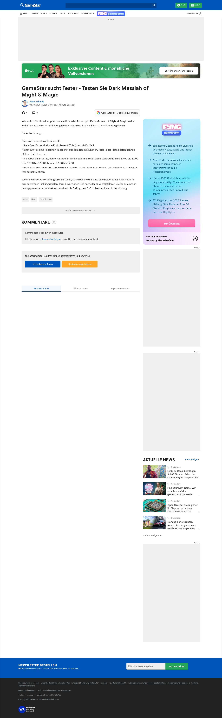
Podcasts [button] (73, 13)
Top (120, 288)
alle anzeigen (192, 459)
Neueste (41, 288)
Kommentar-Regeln (51, 239)
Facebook (30, 694)
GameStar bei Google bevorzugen (119, 112)
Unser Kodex (46, 682)
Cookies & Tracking (190, 682)
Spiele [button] (35, 13)
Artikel (25, 199)
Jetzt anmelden (177, 666)
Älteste (81, 288)
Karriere (103, 682)
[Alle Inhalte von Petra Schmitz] (25, 103)
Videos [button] (53, 13)
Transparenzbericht (26, 685)
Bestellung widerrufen (89, 682)
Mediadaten (155, 682)
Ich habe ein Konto (43, 264)
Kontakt (122, 682)
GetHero (53, 690)
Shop (197, 5)
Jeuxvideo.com (64, 690)
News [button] (44, 13)
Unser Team (34, 682)
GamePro (32, 690)
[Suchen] (154, 5)
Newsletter (113, 682)
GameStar (22, 690)
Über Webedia (59, 682)
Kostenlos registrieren (79, 264)
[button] (24, 13)
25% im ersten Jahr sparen (179, 70)
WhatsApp (56, 694)
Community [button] (87, 13)
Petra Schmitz (36, 101)
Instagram (39, 694)
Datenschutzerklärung (170, 682)
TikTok (48, 694)
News (33, 199)
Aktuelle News (159, 459)
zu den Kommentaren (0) (78, 210)
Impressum (23, 682)
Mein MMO (43, 690)
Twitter (21, 694)
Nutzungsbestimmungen (137, 682)
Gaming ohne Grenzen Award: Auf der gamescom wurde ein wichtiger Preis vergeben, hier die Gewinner (181, 528)
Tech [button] (62, 13)
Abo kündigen (73, 682)
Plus (183, 5)
